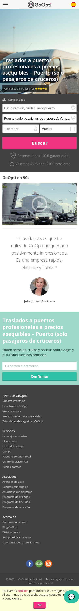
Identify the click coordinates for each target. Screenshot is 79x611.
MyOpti (6, 451)
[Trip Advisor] (39, 563)
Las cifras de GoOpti (14, 406)
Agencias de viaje (13, 482)
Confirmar (39, 376)
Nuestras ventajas (13, 401)
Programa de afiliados (16, 497)
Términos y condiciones (59, 579)
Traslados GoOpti (13, 446)
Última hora (9, 441)
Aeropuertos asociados (16, 537)
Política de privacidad (40, 583)
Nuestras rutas (11, 411)
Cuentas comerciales (15, 487)
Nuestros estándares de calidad (22, 416)
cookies (23, 591)
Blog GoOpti (9, 527)
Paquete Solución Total (16, 456)
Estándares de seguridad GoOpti (22, 421)
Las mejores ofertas (14, 436)
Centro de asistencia (15, 461)
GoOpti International (30, 579)
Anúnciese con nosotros (17, 492)
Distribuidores (11, 532)
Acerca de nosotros (14, 522)
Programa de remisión (16, 507)
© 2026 (10, 579)
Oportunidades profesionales (20, 542)
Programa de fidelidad (16, 502)
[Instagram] (48, 563)
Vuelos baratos (11, 467)
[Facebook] (29, 563)
